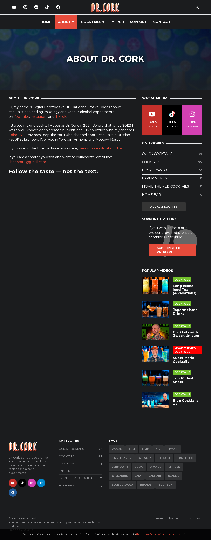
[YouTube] (14, 7)
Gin (158, 449)
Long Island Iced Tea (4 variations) (184, 289)
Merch (117, 22)
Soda (139, 466)
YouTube (21, 117)
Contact (162, 22)
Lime (145, 449)
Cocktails (91, 22)
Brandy (145, 484)
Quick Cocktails (172, 154)
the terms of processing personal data (158, 534)
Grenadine (120, 475)
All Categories (163, 206)
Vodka (117, 449)
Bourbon (165, 484)
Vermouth (120, 466)
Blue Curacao (122, 484)
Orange (155, 466)
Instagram (39, 117)
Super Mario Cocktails (183, 360)
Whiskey (144, 458)
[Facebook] (58, 7)
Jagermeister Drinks (185, 311)
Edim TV (15, 135)
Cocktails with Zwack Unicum (186, 334)
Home (46, 22)
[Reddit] (36, 7)
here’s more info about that (101, 148)
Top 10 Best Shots (183, 380)
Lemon (173, 449)
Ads (197, 518)
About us (173, 518)
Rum (132, 449)
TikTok (60, 117)
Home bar (172, 195)
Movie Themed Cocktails (172, 187)
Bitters (174, 466)
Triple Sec (185, 458)
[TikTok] (47, 7)
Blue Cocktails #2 (185, 402)
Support (138, 22)
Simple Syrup (121, 458)
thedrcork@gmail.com (27, 162)
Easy (138, 475)
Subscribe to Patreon (169, 250)
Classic (173, 475)
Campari (155, 475)
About (64, 22)
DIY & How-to (172, 170)
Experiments (172, 178)
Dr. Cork (31, 518)
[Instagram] (25, 7)
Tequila (164, 458)
